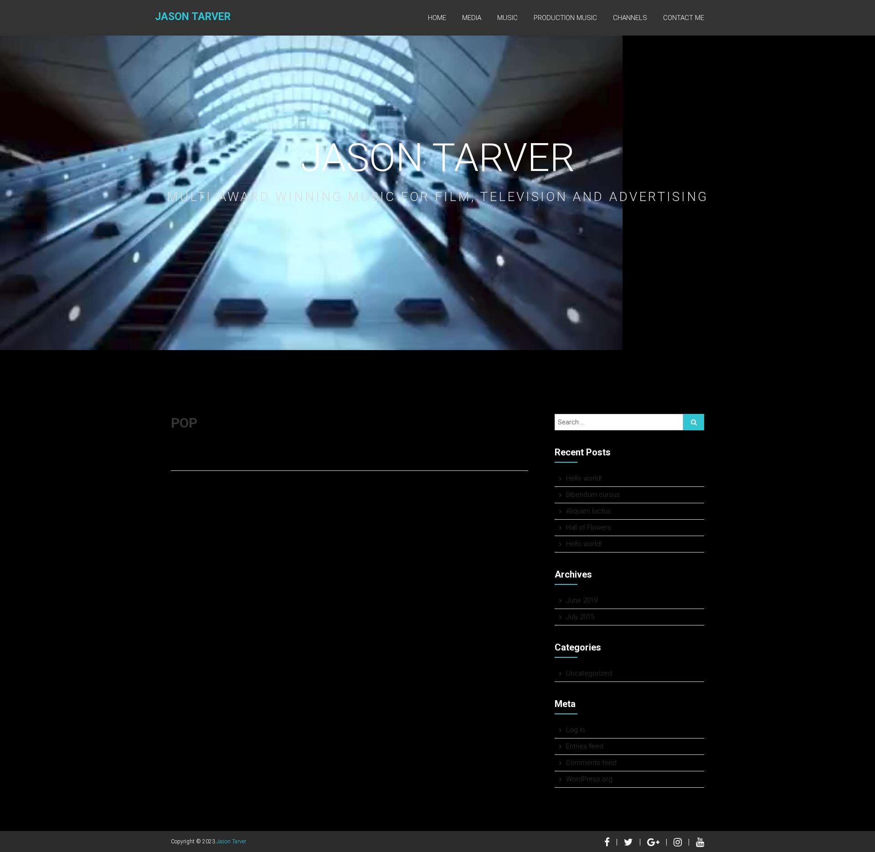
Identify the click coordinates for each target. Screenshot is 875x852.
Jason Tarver (193, 16)
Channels (630, 18)
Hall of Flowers (588, 527)
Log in (575, 730)
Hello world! (584, 478)
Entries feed (584, 746)
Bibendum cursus (593, 495)
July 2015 (580, 617)
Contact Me (683, 18)
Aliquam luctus (588, 511)
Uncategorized (589, 673)
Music (507, 18)
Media (471, 18)
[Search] (693, 422)
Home (437, 18)
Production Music (565, 18)
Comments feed (591, 763)
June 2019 (581, 600)
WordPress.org (589, 779)
